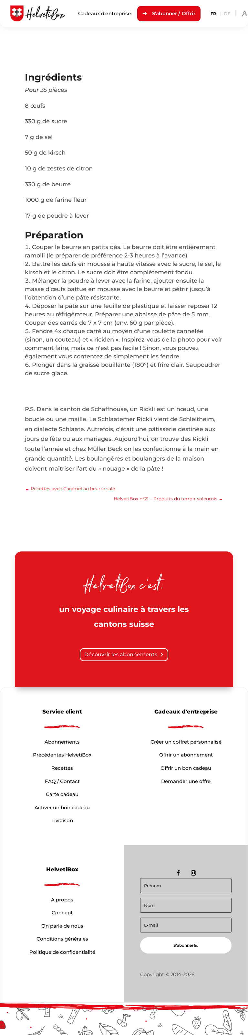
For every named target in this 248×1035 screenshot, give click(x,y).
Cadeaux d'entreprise (104, 13)
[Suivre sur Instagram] (193, 873)
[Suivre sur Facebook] (178, 873)
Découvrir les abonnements (120, 654)
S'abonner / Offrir (173, 13)
